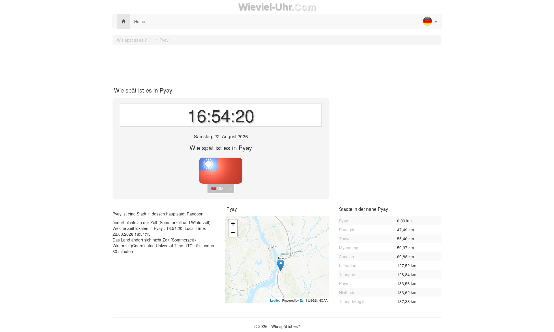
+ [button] (233, 223)
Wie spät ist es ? (132, 40)
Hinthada (347, 292)
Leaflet (275, 300)
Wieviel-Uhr (264, 6)
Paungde (347, 230)
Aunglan (346, 256)
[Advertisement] (277, 64)
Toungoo (347, 274)
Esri (302, 300)
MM (220, 188)
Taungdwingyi (351, 301)
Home (139, 21)
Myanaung (348, 247)
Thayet (345, 238)
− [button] (233, 232)
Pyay (164, 40)
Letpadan (347, 265)
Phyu (343, 283)
